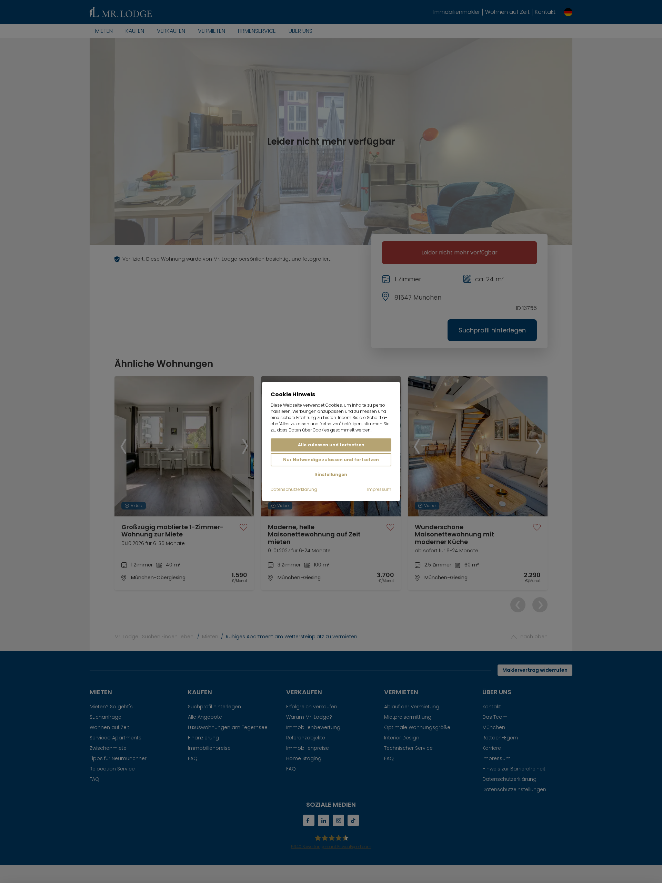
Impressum (379, 489)
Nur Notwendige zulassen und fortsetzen (331, 460)
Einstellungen (331, 474)
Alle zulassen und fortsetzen (331, 445)
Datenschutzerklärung (294, 489)
